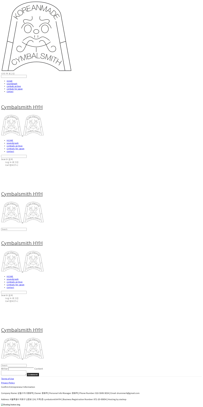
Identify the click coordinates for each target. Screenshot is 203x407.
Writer (4, 368)
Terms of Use (7, 378)
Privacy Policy (8, 382)
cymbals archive (14, 86)
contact (10, 91)
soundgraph (12, 83)
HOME (9, 81)
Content (38, 368)
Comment (33, 374)
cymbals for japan (15, 89)
